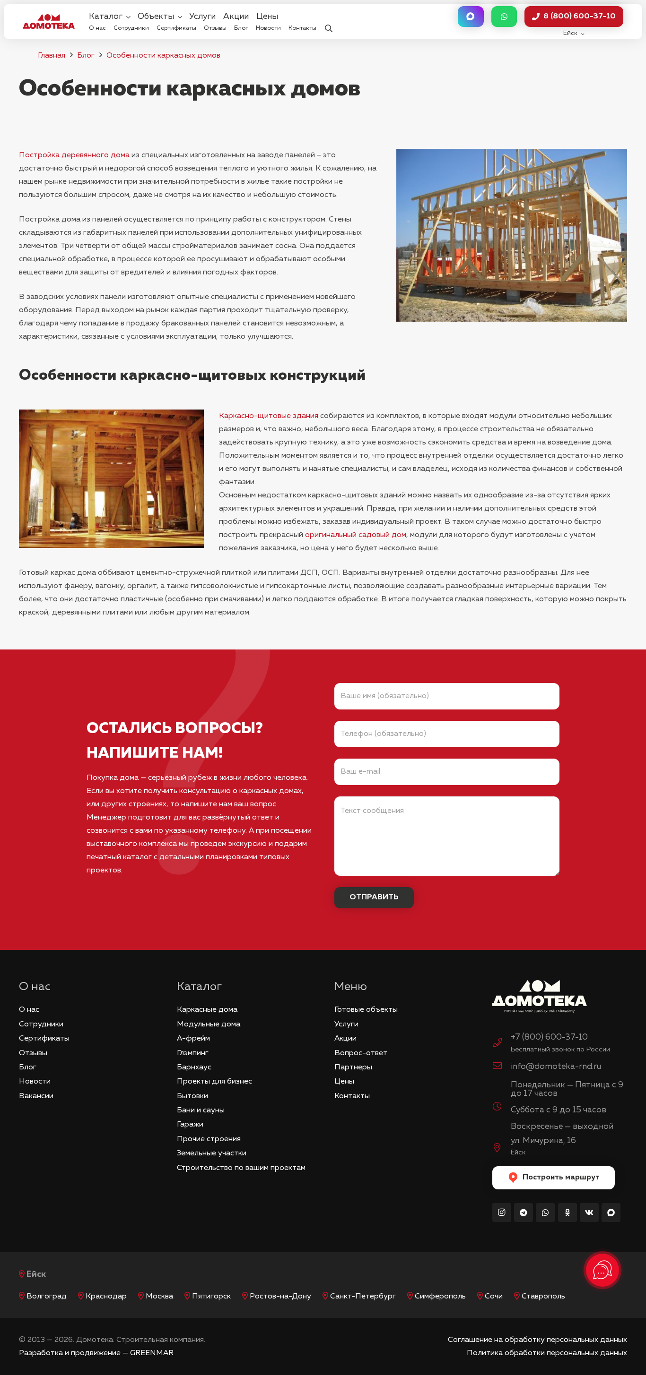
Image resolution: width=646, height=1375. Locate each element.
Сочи (494, 1296)
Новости (35, 1081)
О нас (29, 1010)
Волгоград (46, 1296)
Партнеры (353, 1067)
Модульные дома (208, 1024)
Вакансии (36, 1096)
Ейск (36, 1274)
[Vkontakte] (589, 1212)
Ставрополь (543, 1296)
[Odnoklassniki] (567, 1212)
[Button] (470, 16)
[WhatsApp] (545, 1212)
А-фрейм (193, 1038)
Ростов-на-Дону (280, 1296)
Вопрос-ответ (360, 1053)
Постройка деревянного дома (74, 155)
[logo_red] (49, 21)
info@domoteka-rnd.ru (556, 1066)
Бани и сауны (201, 1110)
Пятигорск (211, 1296)
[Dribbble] (611, 1212)
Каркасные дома (207, 1010)
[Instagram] (501, 1212)
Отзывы (33, 1053)
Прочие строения (209, 1139)
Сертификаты (44, 1038)
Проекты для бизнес (214, 1081)
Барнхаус (194, 1067)
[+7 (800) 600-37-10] (501, 1043)
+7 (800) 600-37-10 (549, 1037)
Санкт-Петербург (363, 1296)
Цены (344, 1081)
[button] (328, 21)
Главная (51, 56)
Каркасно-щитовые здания (268, 416)
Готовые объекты (366, 1010)
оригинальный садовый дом (355, 535)
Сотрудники (41, 1024)
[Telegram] (523, 1212)
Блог (86, 56)
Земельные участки (211, 1153)
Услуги (346, 1024)
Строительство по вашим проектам (241, 1168)
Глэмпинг (193, 1053)
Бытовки (192, 1096)
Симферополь (440, 1296)
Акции (345, 1038)
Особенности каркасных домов (163, 56)
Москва (159, 1296)
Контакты (352, 1096)
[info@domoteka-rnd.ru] (501, 1067)
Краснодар (106, 1296)
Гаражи (190, 1124)
